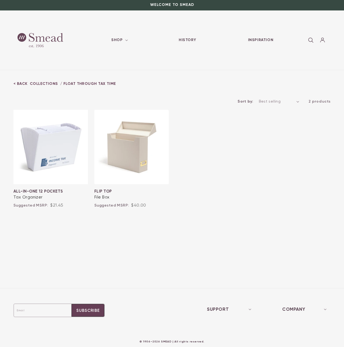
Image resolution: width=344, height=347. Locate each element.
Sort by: (245, 101)
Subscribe (88, 310)
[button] (119, 40)
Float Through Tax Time (89, 83)
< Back (20, 83)
